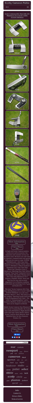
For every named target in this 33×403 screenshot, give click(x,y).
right (27, 366)
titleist (9, 372)
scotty (11, 376)
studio (21, 365)
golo (26, 360)
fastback (25, 380)
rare (22, 360)
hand (12, 362)
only (21, 373)
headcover (11, 365)
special (15, 383)
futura (26, 351)
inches (21, 351)
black (24, 357)
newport (12, 350)
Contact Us (17, 393)
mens (16, 373)
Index (17, 390)
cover (8, 370)
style (16, 353)
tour (13, 346)
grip (18, 360)
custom (20, 347)
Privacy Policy (17, 396)
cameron (14, 356)
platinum (21, 353)
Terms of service (17, 399)
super (22, 362)
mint (25, 377)
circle (19, 376)
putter (16, 369)
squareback (11, 360)
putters (21, 383)
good (8, 380)
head (16, 362)
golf (11, 353)
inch (26, 373)
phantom (15, 380)
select (24, 369)
